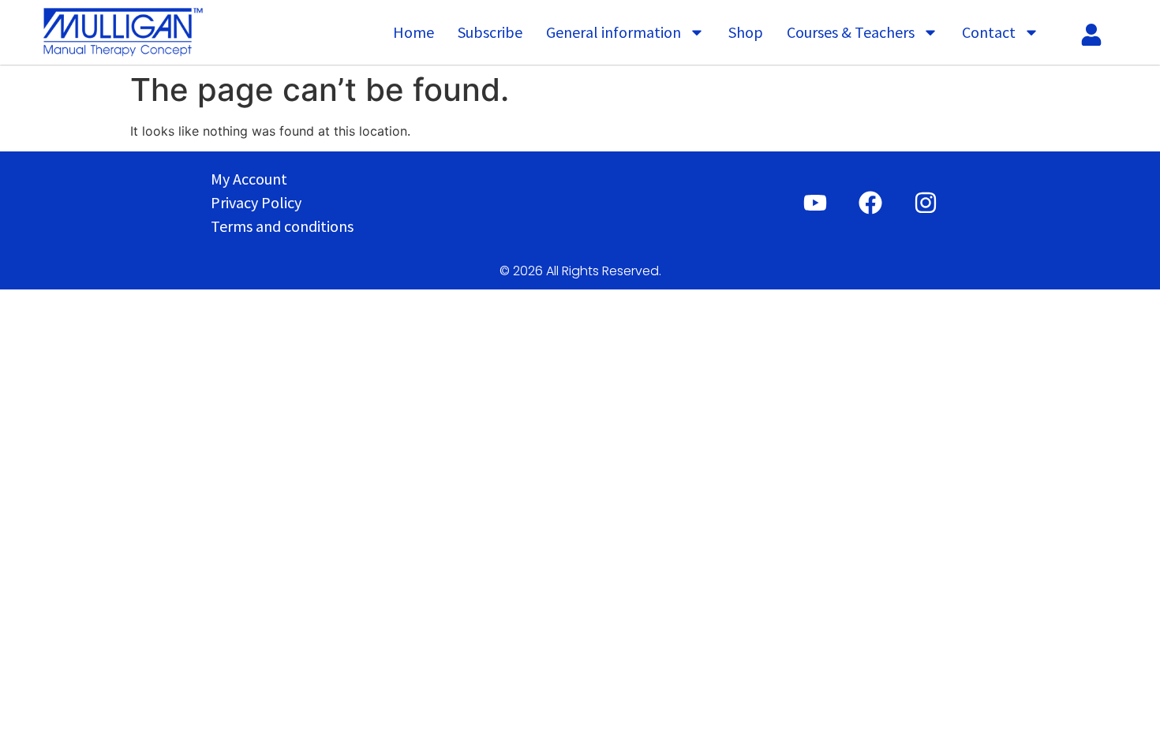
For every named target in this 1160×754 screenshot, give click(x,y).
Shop (745, 32)
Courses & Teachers (851, 32)
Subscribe (490, 32)
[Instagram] (925, 202)
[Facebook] (870, 202)
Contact (989, 32)
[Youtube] (815, 202)
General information (613, 32)
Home (413, 32)
